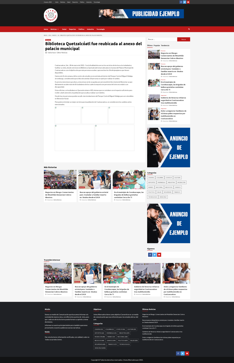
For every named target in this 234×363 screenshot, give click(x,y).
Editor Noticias (62, 53)
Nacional (159, 187)
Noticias (62, 2)
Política (82, 2)
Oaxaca (178, 187)
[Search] (189, 29)
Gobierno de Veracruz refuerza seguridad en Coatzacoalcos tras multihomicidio (173, 100)
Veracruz (48, 40)
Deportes (75, 2)
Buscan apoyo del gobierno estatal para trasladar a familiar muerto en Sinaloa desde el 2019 (94, 194)
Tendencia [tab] (165, 45)
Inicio (56, 2)
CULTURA (177, 177)
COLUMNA (160, 177)
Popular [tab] (157, 45)
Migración (181, 182)
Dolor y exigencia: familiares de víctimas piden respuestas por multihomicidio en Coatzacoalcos (161, 338)
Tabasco (177, 192)
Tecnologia (152, 197)
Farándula (161, 182)
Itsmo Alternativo (130, 360)
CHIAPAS (151, 177)
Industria (88, 2)
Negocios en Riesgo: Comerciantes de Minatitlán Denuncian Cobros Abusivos (59, 194)
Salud (68, 2)
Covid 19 (169, 177)
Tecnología (97, 2)
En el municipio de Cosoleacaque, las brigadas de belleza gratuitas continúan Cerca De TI (129, 194)
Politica (151, 192)
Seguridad (163, 95)
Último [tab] (150, 45)
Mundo (150, 187)
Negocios (168, 187)
